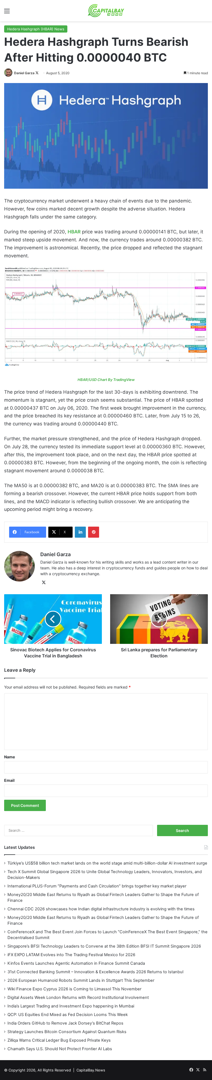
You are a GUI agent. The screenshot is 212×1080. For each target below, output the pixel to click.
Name (9, 756)
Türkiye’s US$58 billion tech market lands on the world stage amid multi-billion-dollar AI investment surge (107, 863)
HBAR (74, 231)
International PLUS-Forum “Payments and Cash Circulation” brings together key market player (96, 886)
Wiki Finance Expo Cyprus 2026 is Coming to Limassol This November (74, 988)
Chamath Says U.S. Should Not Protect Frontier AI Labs (59, 1048)
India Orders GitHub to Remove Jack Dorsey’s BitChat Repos (65, 1023)
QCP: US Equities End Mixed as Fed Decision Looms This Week (67, 1014)
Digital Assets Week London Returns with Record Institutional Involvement (78, 997)
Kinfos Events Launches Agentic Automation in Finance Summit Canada (76, 963)
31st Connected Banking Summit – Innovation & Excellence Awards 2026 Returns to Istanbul (95, 971)
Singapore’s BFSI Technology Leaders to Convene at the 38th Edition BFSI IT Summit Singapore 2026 (104, 946)
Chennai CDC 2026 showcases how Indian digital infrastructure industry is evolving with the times (101, 908)
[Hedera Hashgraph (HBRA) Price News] (106, 316)
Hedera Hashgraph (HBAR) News (35, 29)
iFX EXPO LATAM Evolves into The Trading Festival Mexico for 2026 (71, 954)
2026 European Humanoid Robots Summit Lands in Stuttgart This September (80, 980)
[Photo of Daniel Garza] (8, 73)
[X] (43, 582)
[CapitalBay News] (106, 10)
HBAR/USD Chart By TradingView (106, 379)
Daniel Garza (24, 73)
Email (9, 780)
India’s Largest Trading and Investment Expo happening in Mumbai (70, 1006)
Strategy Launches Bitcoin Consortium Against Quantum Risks (66, 1031)
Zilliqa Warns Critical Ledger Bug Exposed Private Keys (59, 1040)
